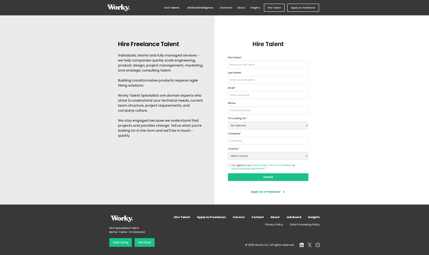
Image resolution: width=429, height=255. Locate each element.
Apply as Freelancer (303, 7)
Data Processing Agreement (247, 168)
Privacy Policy (259, 165)
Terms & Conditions (280, 165)
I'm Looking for (237, 118)
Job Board (225, 7)
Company (234, 133)
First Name (235, 57)
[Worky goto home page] (118, 7)
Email (231, 88)
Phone (231, 103)
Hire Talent (274, 7)
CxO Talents (171, 7)
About (241, 7)
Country (233, 148)
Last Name (235, 72)
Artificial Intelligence (200, 7)
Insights (255, 7)
